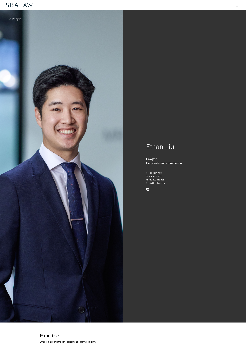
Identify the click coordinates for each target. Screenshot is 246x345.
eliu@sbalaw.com (156, 183)
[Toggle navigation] (235, 5)
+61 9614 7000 (155, 173)
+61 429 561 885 (156, 180)
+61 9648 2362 (155, 176)
